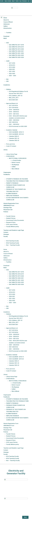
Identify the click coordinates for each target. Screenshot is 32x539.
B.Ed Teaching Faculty (12, 241)
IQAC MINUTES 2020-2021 (16, 51)
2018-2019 (12, 65)
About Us (6, 20)
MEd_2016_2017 (13, 97)
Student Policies (10, 218)
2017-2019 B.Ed (13, 105)
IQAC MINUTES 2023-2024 (16, 57)
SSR (7, 81)
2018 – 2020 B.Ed (14, 111)
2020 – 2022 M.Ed (14, 120)
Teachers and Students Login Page (13, 230)
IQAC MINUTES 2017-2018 (16, 45)
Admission (6, 24)
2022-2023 (12, 73)
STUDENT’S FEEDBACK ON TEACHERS (17, 179)
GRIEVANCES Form (8, 205)
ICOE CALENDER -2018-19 (16, 132)
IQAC (7, 42)
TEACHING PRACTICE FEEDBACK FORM (17, 181)
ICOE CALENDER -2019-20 (16, 134)
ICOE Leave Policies (12, 224)
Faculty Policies (10, 216)
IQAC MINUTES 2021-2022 (16, 53)
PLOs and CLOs (10, 144)
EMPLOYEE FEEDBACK (12, 195)
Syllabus (8, 89)
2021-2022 (12, 71)
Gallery (5, 26)
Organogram (7, 172)
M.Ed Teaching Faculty (12, 243)
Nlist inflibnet (15, 169)
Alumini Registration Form (11, 203)
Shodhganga (15, 164)
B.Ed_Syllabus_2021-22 (15, 95)
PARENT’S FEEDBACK (12, 183)
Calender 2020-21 (14, 136)
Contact (5, 232)
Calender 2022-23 (14, 140)
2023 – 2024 (12, 75)
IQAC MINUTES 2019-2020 (16, 49)
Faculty (5, 236)
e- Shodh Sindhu (16, 160)
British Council (16, 162)
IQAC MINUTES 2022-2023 (16, 55)
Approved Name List (12, 103)
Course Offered (8, 22)
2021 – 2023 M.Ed (14, 124)
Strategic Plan (7, 207)
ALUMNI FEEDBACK (11, 193)
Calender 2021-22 (14, 138)
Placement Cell (7, 209)
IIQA (7, 79)
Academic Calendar (11, 130)
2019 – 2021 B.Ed (14, 114)
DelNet (13, 166)
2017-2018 (12, 63)
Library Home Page (11, 154)
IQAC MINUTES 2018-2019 (16, 47)
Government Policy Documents (15, 220)
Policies (5, 211)
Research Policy (10, 222)
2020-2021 (12, 69)
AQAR (7, 61)
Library (5, 149)
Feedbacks (6, 174)
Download (6, 36)
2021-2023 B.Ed (13, 122)
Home (5, 18)
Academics (6, 85)
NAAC (5, 38)
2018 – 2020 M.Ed (14, 109)
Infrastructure (7, 28)
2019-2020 (12, 67)
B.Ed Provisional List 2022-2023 (18, 126)
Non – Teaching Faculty (13, 245)
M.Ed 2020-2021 (13, 100)
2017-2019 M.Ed (13, 107)
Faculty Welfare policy (12, 226)
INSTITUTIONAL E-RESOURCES (17, 158)
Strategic (6, 234)
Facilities (8, 32)
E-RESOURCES (10, 156)
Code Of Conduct (11, 146)
